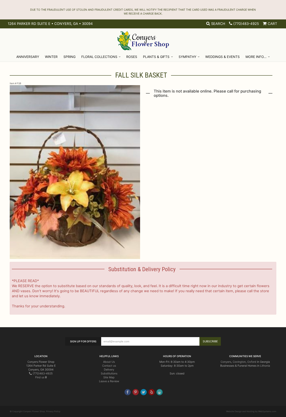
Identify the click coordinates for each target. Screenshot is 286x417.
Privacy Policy (53, 411)
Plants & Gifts (156, 57)
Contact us (109, 365)
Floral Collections (99, 57)
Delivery (109, 369)
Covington (239, 361)
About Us (109, 361)
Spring (69, 57)
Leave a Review (109, 381)
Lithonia (265, 365)
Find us (40, 377)
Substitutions (109, 373)
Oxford (251, 361)
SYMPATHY (187, 57)
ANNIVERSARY (27, 57)
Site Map (109, 377)
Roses (131, 57)
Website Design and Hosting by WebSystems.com (251, 411)
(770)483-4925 (246, 24)
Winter (51, 57)
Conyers (226, 361)
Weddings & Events (222, 57)
